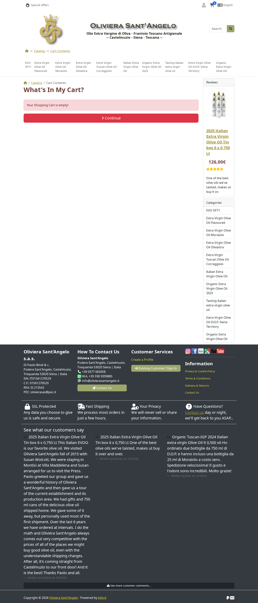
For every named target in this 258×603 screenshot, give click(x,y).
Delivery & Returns (197, 385)
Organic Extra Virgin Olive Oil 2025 (151, 67)
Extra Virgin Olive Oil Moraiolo (62, 67)
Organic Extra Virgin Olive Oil (223, 67)
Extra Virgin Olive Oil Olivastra (83, 67)
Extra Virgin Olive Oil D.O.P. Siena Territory (199, 67)
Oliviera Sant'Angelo (63, 598)
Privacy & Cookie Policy (200, 371)
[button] (204, 5)
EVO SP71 (28, 65)
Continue (112, 118)
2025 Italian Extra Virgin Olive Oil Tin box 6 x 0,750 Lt (218, 142)
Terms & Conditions (197, 378)
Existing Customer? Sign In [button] (157, 368)
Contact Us (192, 392)
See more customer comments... (130, 585)
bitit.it (102, 598)
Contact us (194, 412)
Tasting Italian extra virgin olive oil (174, 67)
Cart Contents (60, 51)
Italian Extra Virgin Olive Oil (131, 67)
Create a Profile (142, 360)
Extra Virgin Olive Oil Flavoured (41, 67)
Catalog (39, 51)
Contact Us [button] (103, 388)
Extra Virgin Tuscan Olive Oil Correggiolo (106, 67)
